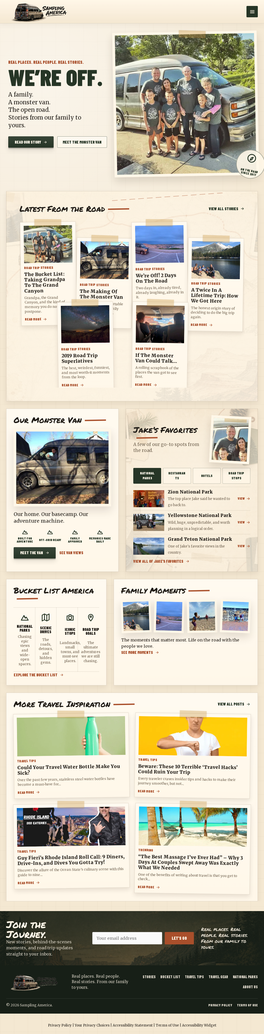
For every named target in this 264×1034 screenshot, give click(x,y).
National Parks (245, 977)
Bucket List (170, 977)
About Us (250, 987)
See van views (71, 553)
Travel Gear (218, 977)
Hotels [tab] (206, 476)
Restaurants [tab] (176, 475)
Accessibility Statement (133, 1025)
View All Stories (223, 208)
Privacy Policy (220, 1005)
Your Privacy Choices (92, 1025)
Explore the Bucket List (35, 675)
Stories (149, 977)
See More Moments (137, 652)
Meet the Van (31, 552)
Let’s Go (179, 938)
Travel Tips (194, 977)
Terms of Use (247, 1005)
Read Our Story (28, 142)
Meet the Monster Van (82, 142)
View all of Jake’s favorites (158, 561)
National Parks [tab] (147, 475)
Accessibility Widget (199, 1025)
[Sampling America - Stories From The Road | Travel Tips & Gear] (41, 11)
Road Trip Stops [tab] (236, 475)
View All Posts (231, 704)
